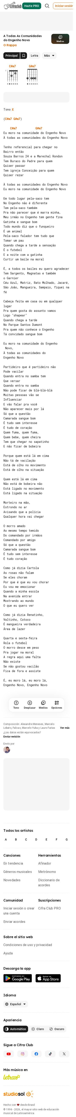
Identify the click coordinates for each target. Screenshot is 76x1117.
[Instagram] (22, 1054)
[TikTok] (50, 1054)
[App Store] (48, 978)
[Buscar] (47, 6)
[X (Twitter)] (64, 1054)
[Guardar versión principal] (23, 55)
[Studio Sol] (18, 1094)
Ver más (64, 727)
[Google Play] (17, 978)
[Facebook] (36, 1054)
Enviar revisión (11, 736)
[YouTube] (8, 1054)
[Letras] (11, 1077)
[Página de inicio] (12, 6)
